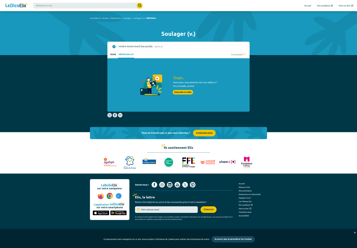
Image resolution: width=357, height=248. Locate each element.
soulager (127, 18)
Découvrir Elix (244, 187)
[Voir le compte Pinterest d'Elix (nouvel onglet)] (193, 184)
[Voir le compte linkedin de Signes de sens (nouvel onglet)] (170, 184)
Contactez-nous (204, 133)
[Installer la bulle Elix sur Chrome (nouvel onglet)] (110, 196)
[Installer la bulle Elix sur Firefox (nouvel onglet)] (101, 196)
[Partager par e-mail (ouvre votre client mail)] (120, 116)
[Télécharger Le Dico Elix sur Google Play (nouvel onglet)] (118, 213)
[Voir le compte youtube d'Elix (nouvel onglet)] (177, 184)
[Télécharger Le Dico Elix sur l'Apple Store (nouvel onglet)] (101, 213)
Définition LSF (126, 54)
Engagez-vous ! (245, 198)
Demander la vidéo (182, 92)
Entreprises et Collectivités (250, 194)
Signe (113, 54)
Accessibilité (244, 216)
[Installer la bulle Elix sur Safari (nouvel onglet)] (118, 196)
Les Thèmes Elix (245, 201)
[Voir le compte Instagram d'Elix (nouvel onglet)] (162, 184)
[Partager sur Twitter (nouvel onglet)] (109, 116)
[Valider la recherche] (140, 6)
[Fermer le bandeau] (355, 233)
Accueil (105, 18)
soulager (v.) (139, 18)
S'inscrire (209, 209)
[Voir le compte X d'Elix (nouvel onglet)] (185, 184)
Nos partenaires (245, 191)
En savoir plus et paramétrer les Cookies (233, 239)
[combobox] (88, 6)
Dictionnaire (116, 18)
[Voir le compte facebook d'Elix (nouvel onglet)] (154, 184)
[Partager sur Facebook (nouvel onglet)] (115, 116)
